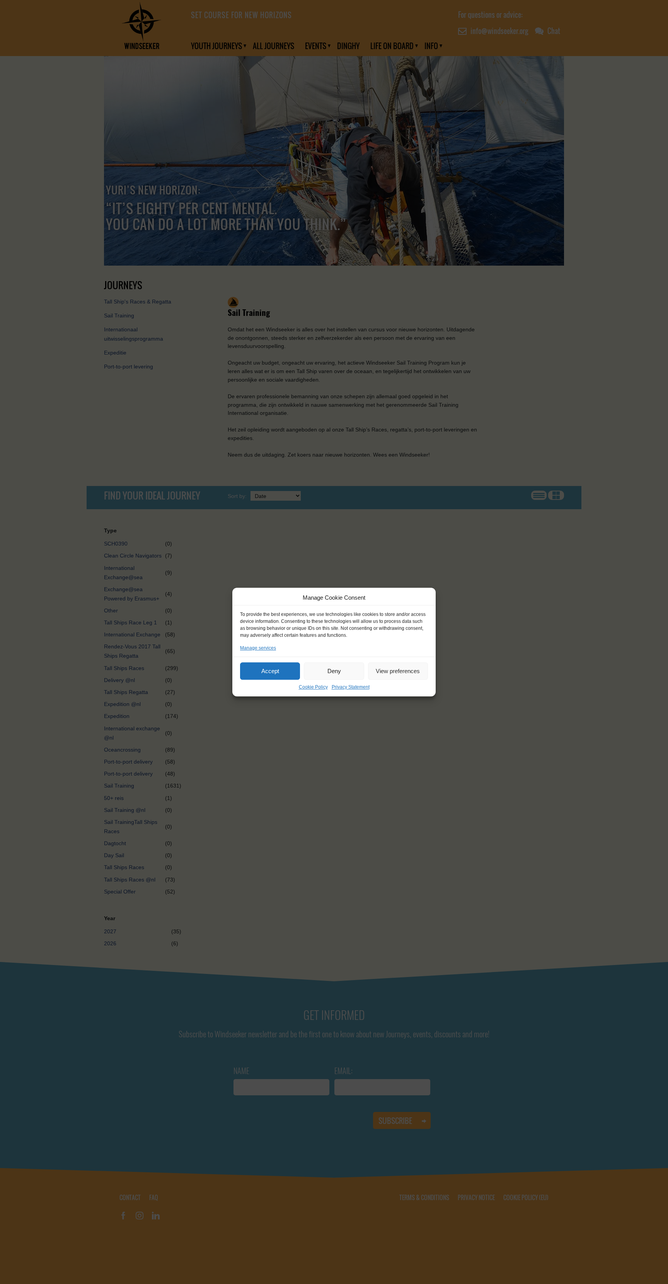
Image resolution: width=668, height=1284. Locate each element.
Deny (334, 671)
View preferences (398, 671)
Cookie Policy (313, 687)
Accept (270, 671)
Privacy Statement (351, 687)
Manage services (258, 648)
